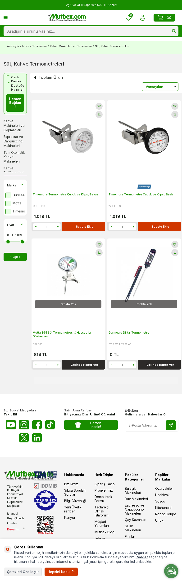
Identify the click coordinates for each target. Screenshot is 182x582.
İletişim (100, 538)
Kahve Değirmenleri (13, 170)
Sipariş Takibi (105, 484)
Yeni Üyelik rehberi (73, 509)
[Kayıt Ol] (171, 425)
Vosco (160, 501)
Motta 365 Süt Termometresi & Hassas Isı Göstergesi (62, 334)
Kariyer (69, 518)
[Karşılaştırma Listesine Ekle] (99, 114)
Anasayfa (13, 46)
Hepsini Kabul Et (61, 572)
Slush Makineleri (133, 528)
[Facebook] (37, 424)
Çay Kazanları (135, 520)
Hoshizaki (162, 495)
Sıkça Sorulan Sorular (75, 492)
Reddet (142, 557)
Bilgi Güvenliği (75, 501)
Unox (159, 520)
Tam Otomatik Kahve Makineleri (14, 156)
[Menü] (6, 17)
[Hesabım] (142, 18)
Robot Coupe (165, 514)
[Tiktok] (50, 424)
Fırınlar (130, 536)
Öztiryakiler (164, 488)
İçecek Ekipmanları (34, 46)
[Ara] (173, 31)
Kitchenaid (163, 508)
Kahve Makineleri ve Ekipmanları (71, 46)
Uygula (15, 257)
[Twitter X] (24, 437)
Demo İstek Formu (103, 499)
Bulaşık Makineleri (133, 490)
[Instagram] (24, 424)
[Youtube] (11, 424)
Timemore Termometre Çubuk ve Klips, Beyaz (65, 194)
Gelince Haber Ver (84, 364)
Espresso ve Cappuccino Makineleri (13, 141)
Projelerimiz (104, 490)
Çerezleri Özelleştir (23, 572)
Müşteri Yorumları (102, 524)
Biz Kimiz (71, 484)
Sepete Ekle (84, 226)
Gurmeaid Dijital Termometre (129, 332)
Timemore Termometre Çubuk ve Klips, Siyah (141, 194)
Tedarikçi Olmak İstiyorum (102, 511)
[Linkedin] (37, 437)
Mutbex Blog (104, 532)
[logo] (67, 17)
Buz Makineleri (136, 499)
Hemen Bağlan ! (15, 103)
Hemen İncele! (95, 425)
